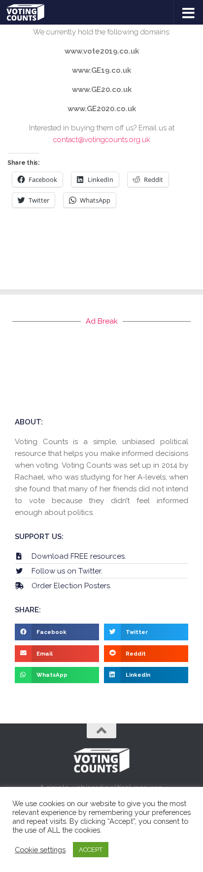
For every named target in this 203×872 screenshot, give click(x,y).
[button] (57, 632)
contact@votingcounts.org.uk (101, 139)
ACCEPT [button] (90, 849)
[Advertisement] (101, 371)
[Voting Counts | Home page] (31, 12)
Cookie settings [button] (40, 849)
